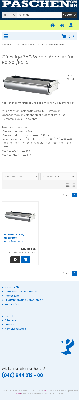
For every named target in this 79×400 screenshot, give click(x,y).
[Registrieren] (72, 25)
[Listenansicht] (73, 185)
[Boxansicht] (68, 185)
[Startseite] (53, 25)
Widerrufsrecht (14, 304)
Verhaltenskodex (15, 328)
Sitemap (10, 320)
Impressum (12, 295)
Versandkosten (29, 252)
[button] (9, 15)
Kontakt (10, 316)
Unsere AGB (12, 287)
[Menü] (6, 36)
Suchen (69, 14)
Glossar (9, 324)
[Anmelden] (62, 25)
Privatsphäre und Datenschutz (24, 300)
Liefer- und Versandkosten (21, 291)
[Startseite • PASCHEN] (39, 4)
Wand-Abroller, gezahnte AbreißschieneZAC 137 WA (14, 239)
